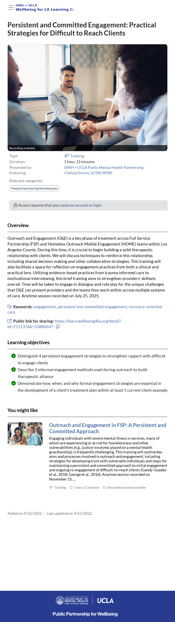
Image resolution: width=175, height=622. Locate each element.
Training (77, 156)
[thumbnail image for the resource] (25, 434)
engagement (45, 306)
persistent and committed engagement (92, 306)
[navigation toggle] (11, 7)
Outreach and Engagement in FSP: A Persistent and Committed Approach (107, 428)
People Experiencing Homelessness (34, 188)
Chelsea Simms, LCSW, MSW (88, 173)
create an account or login (80, 205)
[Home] (40, 7)
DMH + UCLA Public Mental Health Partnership (104, 167)
